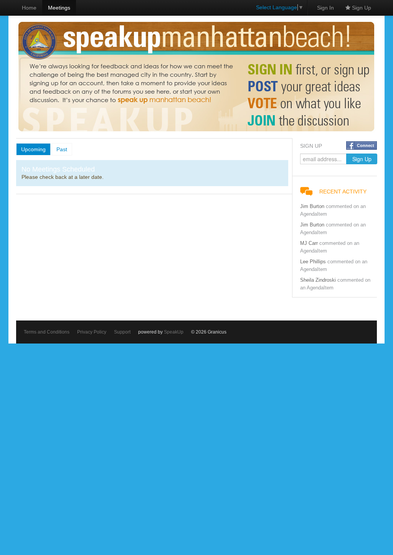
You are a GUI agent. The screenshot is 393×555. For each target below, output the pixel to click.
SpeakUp (173, 332)
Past (61, 149)
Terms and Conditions (46, 332)
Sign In (325, 8)
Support (122, 332)
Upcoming (33, 149)
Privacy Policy (91, 332)
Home (29, 8)
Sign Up (360, 8)
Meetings (59, 8)
